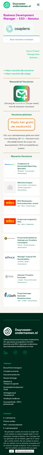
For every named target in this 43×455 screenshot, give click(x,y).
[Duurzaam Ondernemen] (20, 5)
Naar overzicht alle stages (18, 74)
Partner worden (9, 421)
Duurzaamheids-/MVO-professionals (12, 403)
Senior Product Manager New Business (33, 54)
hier (23, 138)
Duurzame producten (11, 375)
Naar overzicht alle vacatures (20, 70)
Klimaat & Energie (10, 378)
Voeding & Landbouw (11, 398)
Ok (11, 451)
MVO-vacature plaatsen (12, 425)
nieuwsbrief (20, 103)
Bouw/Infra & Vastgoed (12, 368)
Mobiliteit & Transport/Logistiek (11, 383)
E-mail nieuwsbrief (10, 428)
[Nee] (40, 442)
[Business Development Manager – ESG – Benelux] (18, 32)
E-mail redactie (9, 418)
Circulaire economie (11, 371)
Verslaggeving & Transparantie (9, 394)
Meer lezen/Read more (25, 451)
